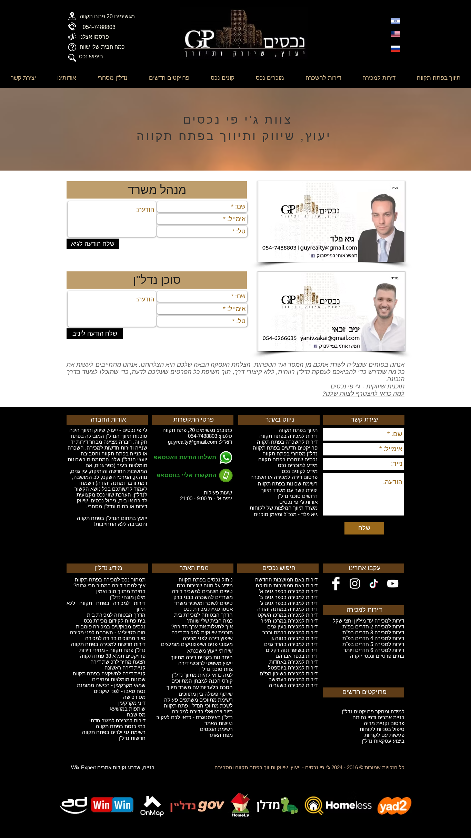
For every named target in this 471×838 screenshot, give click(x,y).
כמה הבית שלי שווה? (210, 621)
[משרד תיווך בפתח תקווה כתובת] (72, 16)
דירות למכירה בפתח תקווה (288, 436)
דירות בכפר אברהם (296, 656)
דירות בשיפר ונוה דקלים (292, 650)
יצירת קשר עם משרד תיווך (289, 490)
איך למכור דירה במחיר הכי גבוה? (109, 585)
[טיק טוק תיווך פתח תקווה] (374, 583)
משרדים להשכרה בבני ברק (203, 597)
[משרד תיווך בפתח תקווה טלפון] (72, 26)
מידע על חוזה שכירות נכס (205, 585)
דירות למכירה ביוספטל (293, 668)
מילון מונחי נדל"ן (128, 597)
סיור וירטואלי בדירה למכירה (202, 711)
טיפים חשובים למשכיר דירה (202, 591)
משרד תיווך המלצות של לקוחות (284, 508)
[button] (157, 280)
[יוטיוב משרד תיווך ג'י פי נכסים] (393, 583)
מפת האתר (221, 735)
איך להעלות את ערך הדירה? (202, 626)
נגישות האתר (218, 723)
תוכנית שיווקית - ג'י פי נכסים (367, 386)
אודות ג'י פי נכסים (298, 502)
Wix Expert (83, 767)
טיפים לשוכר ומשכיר (210, 603)
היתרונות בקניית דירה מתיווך (202, 657)
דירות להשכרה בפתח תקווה (287, 442)
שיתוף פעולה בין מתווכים (206, 694)
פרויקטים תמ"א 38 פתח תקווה (113, 656)
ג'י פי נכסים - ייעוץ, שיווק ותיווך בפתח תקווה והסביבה (272, 767)
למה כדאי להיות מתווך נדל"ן (202, 675)
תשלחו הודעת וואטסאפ (185, 457)
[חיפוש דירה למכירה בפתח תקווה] (72, 58)
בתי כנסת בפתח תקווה (121, 726)
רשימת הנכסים (216, 729)
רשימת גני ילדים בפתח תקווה (114, 732)
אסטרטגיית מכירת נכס (208, 609)
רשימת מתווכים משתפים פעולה (198, 700)
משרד (180, 603)
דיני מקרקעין (132, 703)
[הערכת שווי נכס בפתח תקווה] (72, 47)
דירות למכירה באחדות (293, 662)
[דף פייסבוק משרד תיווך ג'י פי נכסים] (336, 583)
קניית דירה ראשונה (125, 668)
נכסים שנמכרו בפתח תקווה (288, 459)
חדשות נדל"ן (132, 738)
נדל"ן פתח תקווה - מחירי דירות (112, 650)
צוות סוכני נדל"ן (216, 669)
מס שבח (136, 714)
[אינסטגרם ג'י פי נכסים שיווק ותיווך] (355, 583)
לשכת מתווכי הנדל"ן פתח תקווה (198, 706)
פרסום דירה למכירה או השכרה (284, 477)
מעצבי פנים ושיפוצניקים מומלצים (197, 644)
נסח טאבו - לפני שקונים (120, 691)
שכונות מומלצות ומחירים (119, 679)
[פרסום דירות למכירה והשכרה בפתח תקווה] (72, 36)
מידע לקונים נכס (300, 471)
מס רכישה (134, 697)
